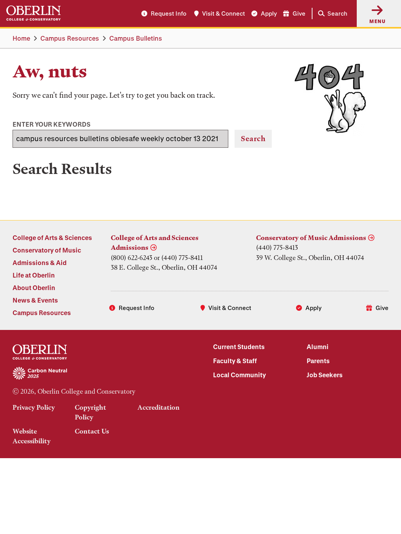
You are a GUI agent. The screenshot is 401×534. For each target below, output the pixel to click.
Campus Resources (69, 38)
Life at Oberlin (34, 275)
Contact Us (92, 431)
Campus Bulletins (135, 38)
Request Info (168, 13)
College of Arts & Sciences (52, 237)
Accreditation (158, 407)
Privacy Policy (34, 407)
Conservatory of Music (47, 250)
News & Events (35, 300)
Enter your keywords (51, 124)
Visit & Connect (223, 13)
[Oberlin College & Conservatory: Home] (33, 13)
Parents (318, 360)
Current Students (239, 346)
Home (21, 38)
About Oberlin (34, 287)
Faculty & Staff (235, 360)
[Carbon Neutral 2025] (100, 374)
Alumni (318, 346)
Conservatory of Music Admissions (311, 238)
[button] (331, 13)
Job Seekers (325, 374)
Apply (269, 13)
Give (299, 13)
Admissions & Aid (40, 262)
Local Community (239, 374)
